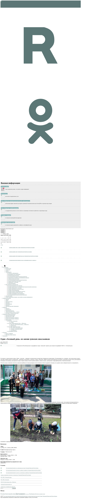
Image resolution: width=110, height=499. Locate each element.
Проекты (7, 305)
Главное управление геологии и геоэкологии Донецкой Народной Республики (16, 475)
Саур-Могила (13, 330)
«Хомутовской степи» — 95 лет (12, 311)
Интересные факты (10, 310)
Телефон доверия (6, 215)
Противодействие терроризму (12, 306)
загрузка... (3, 231)
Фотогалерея (8, 319)
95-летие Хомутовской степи (8, 494)
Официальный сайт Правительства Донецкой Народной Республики (23, 256)
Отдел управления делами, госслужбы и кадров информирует (19, 297)
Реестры (5, 332)
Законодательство (7, 298)
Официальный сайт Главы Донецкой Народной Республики (22, 247)
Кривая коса (13, 325)
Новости (5, 307)
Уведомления (4, 186)
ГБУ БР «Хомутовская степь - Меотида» (8, 482)
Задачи (7, 270)
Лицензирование (12, 283)
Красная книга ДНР (10, 316)
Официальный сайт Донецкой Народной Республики (20, 251)
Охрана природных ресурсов (14, 281)
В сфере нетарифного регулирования (16, 293)
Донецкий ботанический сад (6, 484)
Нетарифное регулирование (14, 274)
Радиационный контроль (13, 275)
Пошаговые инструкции (8, 222)
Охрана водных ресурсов (13, 278)
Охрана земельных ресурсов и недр (16, 289)
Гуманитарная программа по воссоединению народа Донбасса (22, 260)
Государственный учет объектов (15, 285)
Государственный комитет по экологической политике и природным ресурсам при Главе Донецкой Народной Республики (30, 496)
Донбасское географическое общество (8, 486)
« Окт (2, 244)
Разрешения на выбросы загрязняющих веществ (18, 277)
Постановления (9, 301)
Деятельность (8, 272)
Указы (7, 300)
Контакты (5, 335)
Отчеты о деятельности (13, 273)
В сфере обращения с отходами (15, 288)
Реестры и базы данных (11, 334)
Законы (7, 299)
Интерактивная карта (10, 315)
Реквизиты (4, 193)
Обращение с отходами (13, 282)
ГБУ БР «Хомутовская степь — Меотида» (17, 323)
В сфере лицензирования (13, 290)
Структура (8, 269)
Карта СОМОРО (9, 333)
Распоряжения (9, 303)
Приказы (7, 302)
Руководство (8, 268)
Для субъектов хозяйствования (9, 208)
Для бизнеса (32, 494)
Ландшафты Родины (12, 331)
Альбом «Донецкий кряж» (16, 329)
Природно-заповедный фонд (9, 314)
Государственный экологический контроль (17, 280)
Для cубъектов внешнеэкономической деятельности (15, 201)
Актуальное (20, 494)
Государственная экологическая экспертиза (17, 276)
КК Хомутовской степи (40, 493)
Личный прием (9, 295)
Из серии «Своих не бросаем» (12, 313)
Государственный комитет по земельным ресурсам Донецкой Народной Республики (22, 468)
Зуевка (12, 322)
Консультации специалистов (12, 284)
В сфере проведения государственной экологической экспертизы (22, 286)
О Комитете (5, 267)
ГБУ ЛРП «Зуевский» (13, 321)
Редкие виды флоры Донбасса (12, 318)
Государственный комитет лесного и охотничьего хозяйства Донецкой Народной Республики (24, 472)
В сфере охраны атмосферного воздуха (16, 291)
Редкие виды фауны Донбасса (12, 317)
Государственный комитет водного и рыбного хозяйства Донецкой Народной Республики (23, 470)
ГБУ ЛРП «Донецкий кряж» (14, 326)
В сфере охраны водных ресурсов (15, 292)
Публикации (8, 309)
